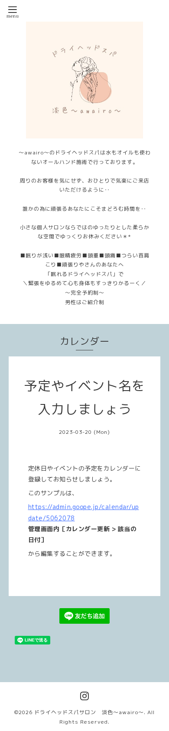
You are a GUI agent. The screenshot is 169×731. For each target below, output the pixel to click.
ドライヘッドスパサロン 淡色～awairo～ (89, 712)
